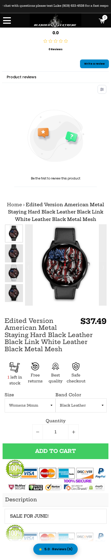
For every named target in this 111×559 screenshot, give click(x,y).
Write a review (94, 64)
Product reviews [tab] (21, 77)
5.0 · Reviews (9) (58, 549)
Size (9, 394)
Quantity (56, 420)
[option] (14, 233)
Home (14, 205)
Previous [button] (14, 229)
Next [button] (14, 297)
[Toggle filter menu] (102, 89)
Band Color (68, 394)
